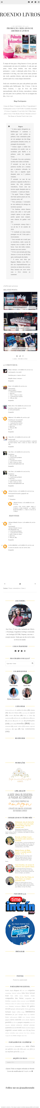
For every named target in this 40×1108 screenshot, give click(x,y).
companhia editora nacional (18, 1001)
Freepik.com (27, 1071)
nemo (20, 1017)
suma (20, 1030)
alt (21, 990)
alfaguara (16, 990)
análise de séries (22, 710)
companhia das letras (14, 998)
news (33, 718)
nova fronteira (26, 1017)
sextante (14, 1030)
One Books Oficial (18, 114)
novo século (25, 1020)
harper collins (16, 1012)
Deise (9, 386)
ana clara (30, 1046)
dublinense (8, 1003)
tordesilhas (12, 1033)
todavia (7, 1033)
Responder (11, 381)
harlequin (8, 1012)
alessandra (18, 1046)
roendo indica (17, 726)
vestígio (19, 1035)
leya (29, 1014)
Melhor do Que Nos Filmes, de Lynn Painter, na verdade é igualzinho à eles (24, 878)
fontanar (11, 1006)
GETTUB (20, 108)
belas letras (25, 993)
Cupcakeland (31, 106)
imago (23, 1012)
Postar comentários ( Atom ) (17, 588)
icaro (28, 1049)
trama (17, 1033)
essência (19, 1003)
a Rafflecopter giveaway (10, 286)
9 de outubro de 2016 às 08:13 (22, 452)
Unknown (10, 417)
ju (34, 1049)
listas (17, 715)
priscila (16, 1052)
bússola (27, 996)
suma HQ (25, 1030)
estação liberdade (25, 1003)
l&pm (25, 1014)
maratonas (8, 718)
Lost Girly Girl (23, 111)
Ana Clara (11, 452)
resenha (20, 723)
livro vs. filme (27, 715)
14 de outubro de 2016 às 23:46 (26, 545)
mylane (10, 1052)
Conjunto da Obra (20, 106)
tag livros (32, 1030)
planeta (13, 1025)
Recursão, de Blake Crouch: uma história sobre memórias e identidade (24, 838)
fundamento (18, 1006)
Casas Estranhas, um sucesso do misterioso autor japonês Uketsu (24, 865)
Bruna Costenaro (12, 369)
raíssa (21, 1051)
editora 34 (13, 1003)
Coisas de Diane (8, 106)
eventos (11, 715)
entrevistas (24, 713)
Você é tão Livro (27, 116)
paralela (8, 1022)
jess (31, 1049)
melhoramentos (13, 1017)
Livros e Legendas (11, 111)
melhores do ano (18, 718)
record (18, 1028)
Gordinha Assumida (31, 108)
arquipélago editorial (10, 993)
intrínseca (30, 1011)
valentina (32, 1033)
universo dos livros (24, 1033)
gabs (24, 1049)
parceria (10, 721)
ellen (21, 1049)
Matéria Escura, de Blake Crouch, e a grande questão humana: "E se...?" (23, 852)
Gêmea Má (11, 437)
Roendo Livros (30, 114)
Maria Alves (11, 405)
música (27, 718)
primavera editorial (22, 1025)
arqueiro (31, 990)
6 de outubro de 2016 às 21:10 (19, 386)
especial (32, 713)
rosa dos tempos (30, 1027)
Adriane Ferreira (12, 491)
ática (26, 1035)
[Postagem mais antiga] (35, 584)
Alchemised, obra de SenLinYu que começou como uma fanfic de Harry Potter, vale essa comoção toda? (24, 824)
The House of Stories (14, 116)
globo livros (24, 1009)
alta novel (25, 990)
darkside (32, 1001)
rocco (23, 1027)
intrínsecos (8, 1014)
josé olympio (19, 1014)
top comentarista (28, 729)
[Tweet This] (20, 356)
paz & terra (14, 1022)
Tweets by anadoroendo (20, 980)
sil (23, 1051)
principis (32, 1025)
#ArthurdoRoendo (9, 710)
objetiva (32, 1020)
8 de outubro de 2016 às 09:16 (23, 405)
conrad (27, 1001)
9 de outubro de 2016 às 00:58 (22, 437)
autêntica (19, 993)
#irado (7, 990)
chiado (33, 996)
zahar (23, 1035)
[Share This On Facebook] (17, 356)
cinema (32, 710)
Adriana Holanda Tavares (15, 522)
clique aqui (9, 96)
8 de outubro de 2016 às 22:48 (21, 417)
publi (11, 723)
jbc (13, 1014)
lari (6, 1051)
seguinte (8, 1030)
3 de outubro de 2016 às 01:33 (25, 369)
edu (18, 1049)
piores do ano (19, 721)
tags (16, 729)
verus (14, 1035)
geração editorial (16, 1009)
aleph (11, 990)
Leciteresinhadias (12, 545)
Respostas (12, 499)
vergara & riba (9, 1035)
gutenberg (32, 1009)
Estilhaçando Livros (9, 108)
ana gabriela (9, 1049)
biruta (21, 995)
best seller (14, 996)
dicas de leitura (13, 713)
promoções (22, 359)
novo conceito (15, 1020)
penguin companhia (24, 1022)
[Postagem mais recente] (5, 584)
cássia (15, 1049)
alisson (23, 1046)
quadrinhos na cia (10, 1027)
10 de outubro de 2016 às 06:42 (26, 491)
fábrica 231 (25, 1006)
